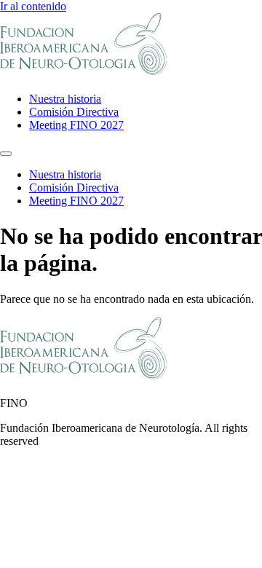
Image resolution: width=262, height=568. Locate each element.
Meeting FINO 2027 (76, 125)
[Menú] (6, 153)
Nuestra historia (65, 98)
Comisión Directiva (74, 112)
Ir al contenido (33, 6)
